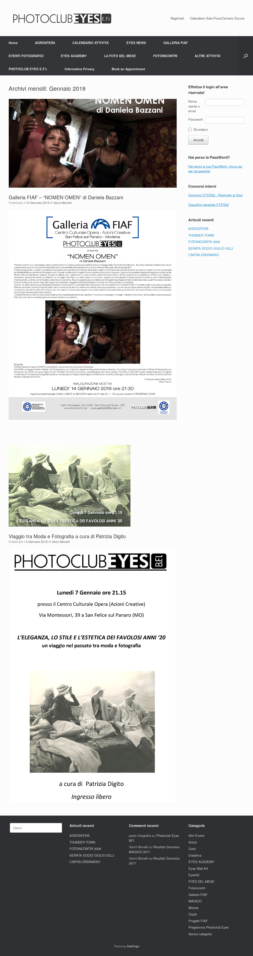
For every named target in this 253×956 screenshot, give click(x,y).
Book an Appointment (128, 69)
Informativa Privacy (79, 69)
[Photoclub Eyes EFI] (61, 18)
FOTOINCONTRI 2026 (204, 241)
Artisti (193, 842)
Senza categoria (200, 934)
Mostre (193, 907)
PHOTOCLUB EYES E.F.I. (28, 69)
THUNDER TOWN (201, 235)
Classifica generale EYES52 (208, 204)
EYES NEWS (136, 42)
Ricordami (200, 129)
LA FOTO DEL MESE (120, 55)
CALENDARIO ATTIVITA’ (90, 42)
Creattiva (195, 855)
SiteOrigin (133, 946)
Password (195, 119)
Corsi (192, 848)
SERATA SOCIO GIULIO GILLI (210, 248)
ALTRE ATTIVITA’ (208, 55)
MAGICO (195, 901)
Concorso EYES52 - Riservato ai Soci (215, 195)
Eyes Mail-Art (198, 868)
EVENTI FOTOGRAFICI (26, 55)
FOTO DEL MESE (201, 881)
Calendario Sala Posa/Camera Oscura (217, 18)
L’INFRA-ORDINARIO (203, 254)
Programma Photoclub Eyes (209, 927)
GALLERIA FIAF (175, 42)
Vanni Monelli (62, 202)
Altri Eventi (196, 835)
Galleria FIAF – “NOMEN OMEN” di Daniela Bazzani (66, 197)
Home (13, 42)
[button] (245, 55)
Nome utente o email (194, 106)
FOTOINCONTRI (165, 55)
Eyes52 (194, 874)
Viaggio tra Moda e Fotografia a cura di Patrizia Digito (67, 536)
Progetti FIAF (198, 920)
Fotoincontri (197, 888)
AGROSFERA (45, 42)
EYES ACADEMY (74, 55)
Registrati (177, 18)
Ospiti (193, 914)
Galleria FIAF (198, 894)
